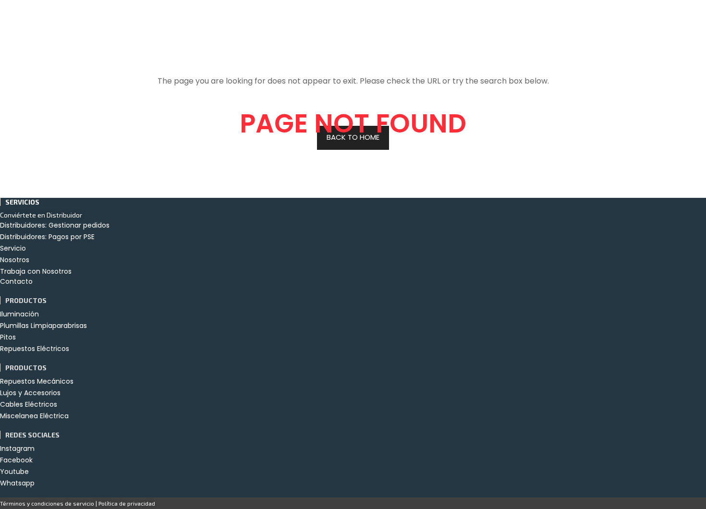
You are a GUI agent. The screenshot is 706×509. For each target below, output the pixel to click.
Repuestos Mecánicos (36, 381)
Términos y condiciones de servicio (47, 503)
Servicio (13, 248)
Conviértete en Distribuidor (41, 215)
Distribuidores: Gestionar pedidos (55, 225)
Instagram (17, 448)
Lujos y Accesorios (30, 393)
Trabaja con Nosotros (36, 271)
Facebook (16, 460)
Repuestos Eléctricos (34, 348)
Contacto (16, 281)
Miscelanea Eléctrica (34, 416)
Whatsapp (17, 483)
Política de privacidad (126, 503)
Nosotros (14, 260)
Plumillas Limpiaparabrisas (43, 325)
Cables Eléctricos (28, 404)
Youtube (14, 471)
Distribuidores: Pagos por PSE (47, 237)
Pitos (8, 337)
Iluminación (19, 314)
